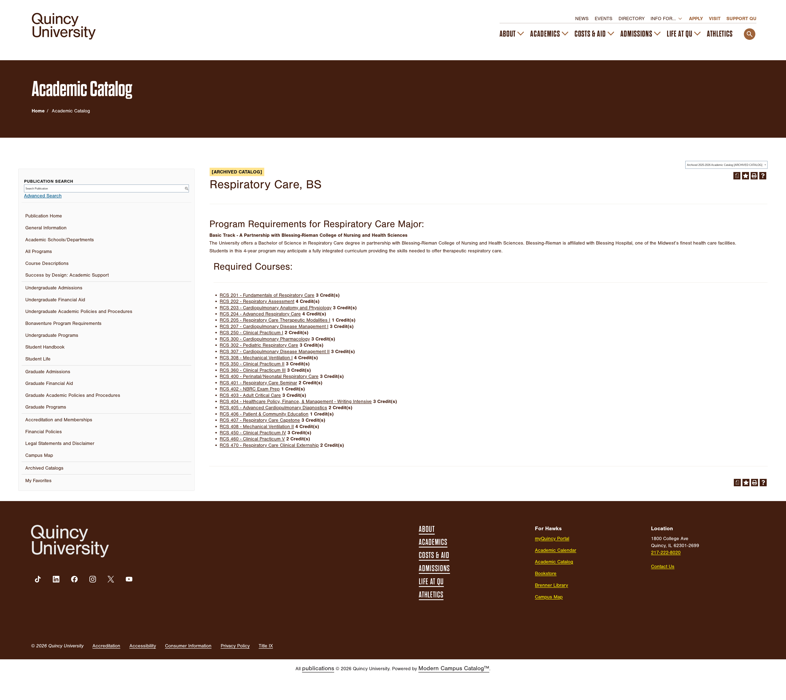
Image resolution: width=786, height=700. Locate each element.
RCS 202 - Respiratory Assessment (257, 301)
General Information (46, 228)
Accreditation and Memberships (58, 420)
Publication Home (43, 216)
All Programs (38, 251)
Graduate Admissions (47, 371)
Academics (545, 33)
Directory (632, 18)
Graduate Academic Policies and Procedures (72, 395)
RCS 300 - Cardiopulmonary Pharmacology (265, 339)
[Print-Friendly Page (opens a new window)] (754, 175)
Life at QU (680, 33)
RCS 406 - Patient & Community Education (264, 414)
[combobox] (726, 165)
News (582, 18)
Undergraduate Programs (51, 335)
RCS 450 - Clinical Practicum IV (253, 432)
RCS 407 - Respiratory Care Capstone (260, 420)
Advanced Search (43, 196)
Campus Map (39, 455)
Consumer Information (188, 646)
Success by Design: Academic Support (67, 275)
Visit (714, 18)
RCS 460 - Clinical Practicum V (252, 439)
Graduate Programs (45, 407)
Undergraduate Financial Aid (55, 300)
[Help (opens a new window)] (762, 175)
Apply (696, 18)
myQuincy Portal (552, 538)
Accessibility (142, 646)
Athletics (720, 33)
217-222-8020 (666, 552)
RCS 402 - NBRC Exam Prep (250, 389)
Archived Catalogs (44, 468)
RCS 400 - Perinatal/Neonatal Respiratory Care (269, 376)
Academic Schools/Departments (59, 240)
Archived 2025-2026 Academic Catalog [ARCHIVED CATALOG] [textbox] (724, 164)
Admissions (636, 33)
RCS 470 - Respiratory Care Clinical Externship (269, 445)
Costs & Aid (590, 33)
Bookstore (545, 573)
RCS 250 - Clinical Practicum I (251, 332)
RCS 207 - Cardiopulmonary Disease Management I (274, 326)
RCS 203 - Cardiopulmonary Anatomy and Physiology (275, 308)
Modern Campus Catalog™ (453, 668)
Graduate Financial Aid (49, 383)
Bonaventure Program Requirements (63, 323)
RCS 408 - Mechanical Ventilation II (257, 426)
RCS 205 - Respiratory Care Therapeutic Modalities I (275, 320)
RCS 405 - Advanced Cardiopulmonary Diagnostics (273, 407)
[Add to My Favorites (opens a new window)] (745, 175)
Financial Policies (43, 431)
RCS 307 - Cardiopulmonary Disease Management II (275, 351)
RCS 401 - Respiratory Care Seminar (258, 383)
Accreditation (106, 646)
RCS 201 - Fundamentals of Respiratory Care (267, 295)
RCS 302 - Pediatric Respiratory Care (259, 345)
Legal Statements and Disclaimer (59, 443)
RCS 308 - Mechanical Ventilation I (256, 357)
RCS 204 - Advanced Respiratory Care (260, 314)
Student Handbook (45, 347)
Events (603, 18)
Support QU (741, 18)
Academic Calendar (555, 550)
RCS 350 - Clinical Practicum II (252, 364)
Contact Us (662, 566)
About (508, 33)
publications (318, 668)
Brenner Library (551, 585)
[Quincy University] (64, 26)
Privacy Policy (235, 646)
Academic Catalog (554, 562)
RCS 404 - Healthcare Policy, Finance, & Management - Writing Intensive (296, 401)
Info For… (663, 18)
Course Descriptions (47, 263)
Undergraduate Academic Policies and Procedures (78, 311)
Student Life (38, 359)
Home (38, 111)
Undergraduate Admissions (53, 288)
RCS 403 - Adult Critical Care (250, 395)
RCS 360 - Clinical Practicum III (253, 370)
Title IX (266, 646)
